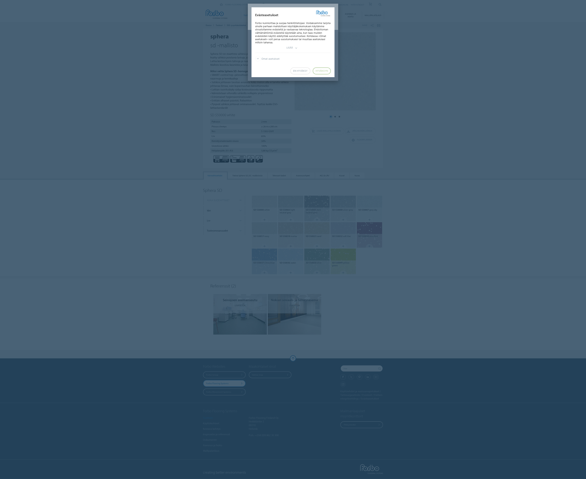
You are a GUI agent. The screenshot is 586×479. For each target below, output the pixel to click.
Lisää (289, 47)
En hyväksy (300, 70)
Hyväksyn (322, 70)
